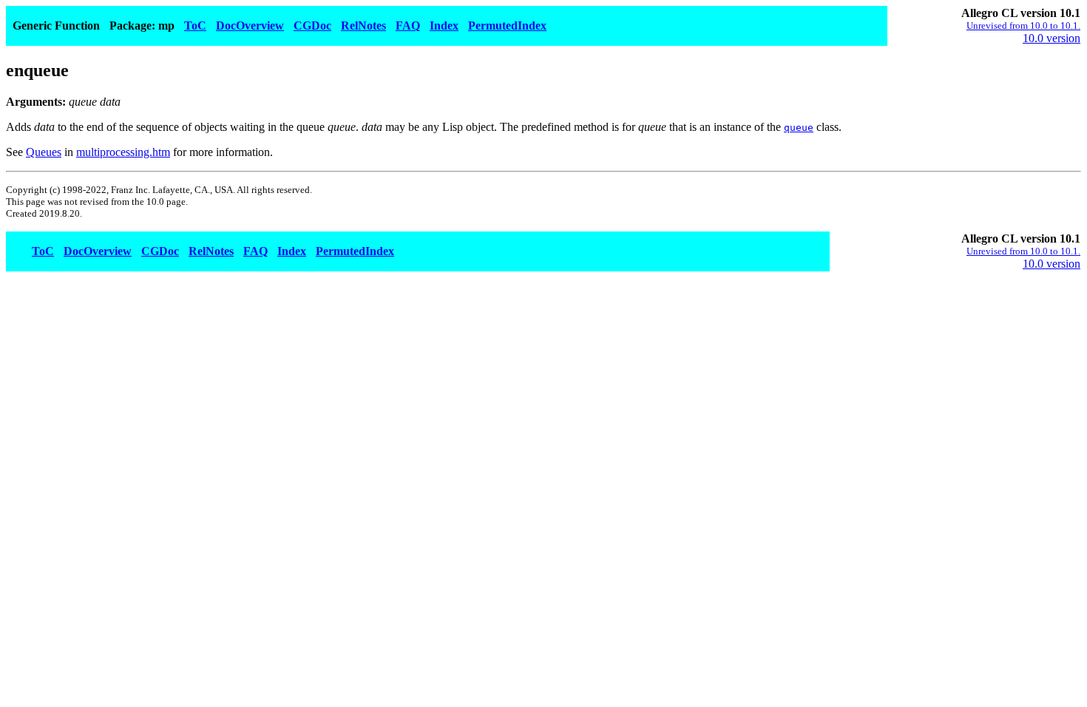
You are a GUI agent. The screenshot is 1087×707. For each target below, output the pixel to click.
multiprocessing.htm (123, 152)
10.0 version (1051, 38)
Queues (43, 152)
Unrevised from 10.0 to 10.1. (1023, 25)
